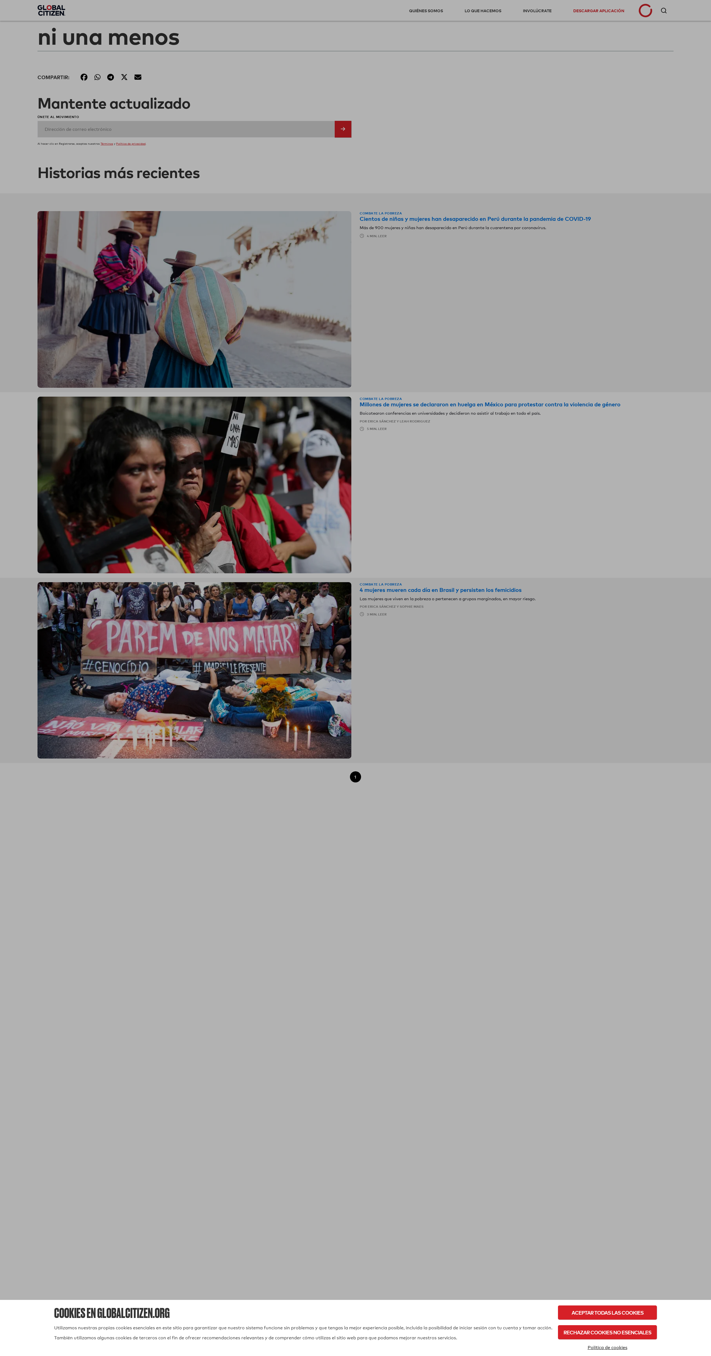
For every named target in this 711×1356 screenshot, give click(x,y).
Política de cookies (607, 1347)
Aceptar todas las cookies (608, 1312)
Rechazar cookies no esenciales (607, 1332)
